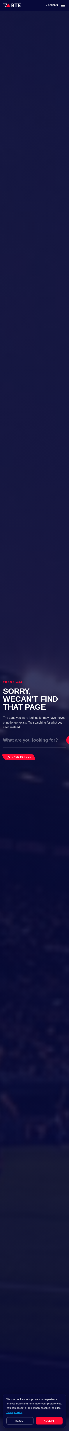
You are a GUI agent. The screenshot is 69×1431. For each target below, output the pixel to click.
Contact (53, 5)
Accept (49, 1420)
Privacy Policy (14, 1412)
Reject (20, 1420)
